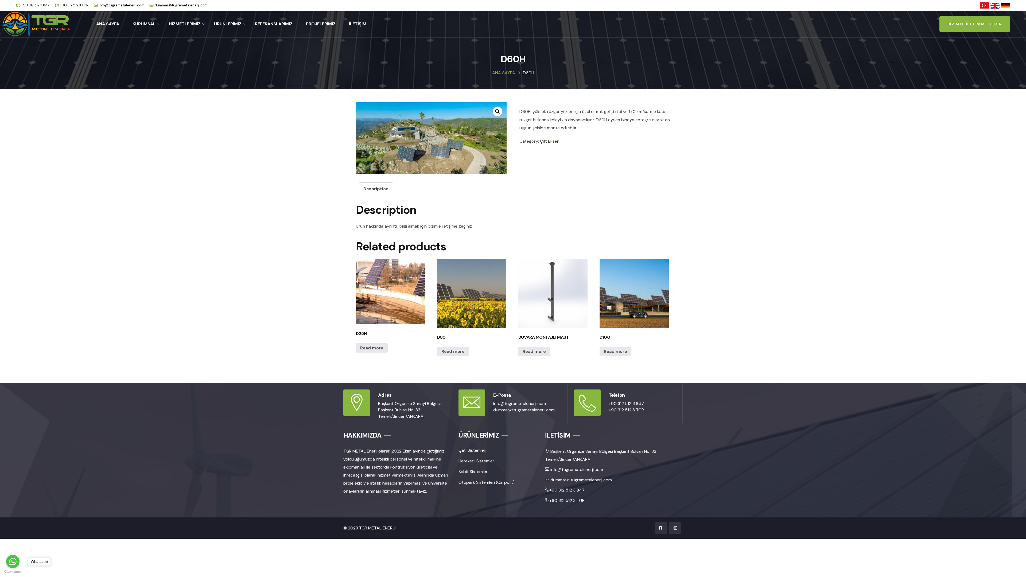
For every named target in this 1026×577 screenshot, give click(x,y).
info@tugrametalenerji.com (121, 5)
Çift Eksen (549, 141)
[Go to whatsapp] (13, 561)
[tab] (376, 188)
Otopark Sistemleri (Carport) (486, 482)
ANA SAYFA (107, 24)
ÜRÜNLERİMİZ (228, 24)
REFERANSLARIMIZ (274, 24)
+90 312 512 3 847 (35, 5)
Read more (371, 348)
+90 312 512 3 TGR (74, 5)
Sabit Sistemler (473, 471)
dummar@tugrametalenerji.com (181, 5)
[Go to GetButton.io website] (12, 571)
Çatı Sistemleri (472, 450)
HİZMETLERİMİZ (185, 24)
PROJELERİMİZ (321, 24)
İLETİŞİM (357, 24)
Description (375, 189)
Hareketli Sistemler (476, 461)
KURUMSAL (144, 24)
